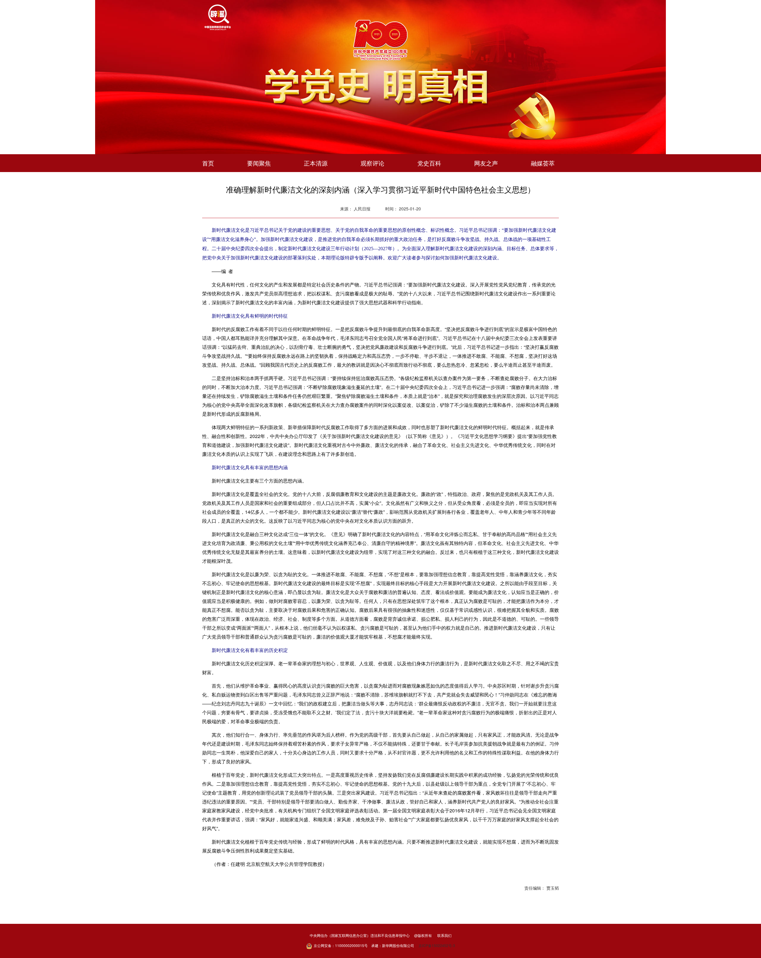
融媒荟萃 (543, 163)
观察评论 (372, 163)
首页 (208, 163)
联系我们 (444, 935)
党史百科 (429, 163)
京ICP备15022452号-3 (437, 945)
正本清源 (316, 163)
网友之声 (486, 163)
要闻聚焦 (259, 163)
